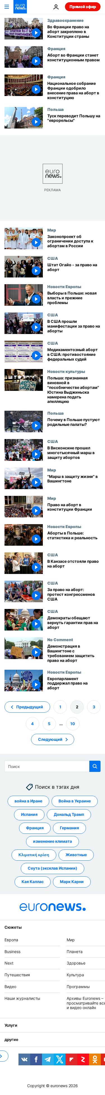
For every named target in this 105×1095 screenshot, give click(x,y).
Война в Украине (75, 801)
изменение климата (52, 841)
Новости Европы (64, 286)
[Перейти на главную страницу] (20, 6)
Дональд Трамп (69, 814)
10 (72, 723)
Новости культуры (66, 371)
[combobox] (52, 766)
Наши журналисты (22, 998)
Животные (76, 854)
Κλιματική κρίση (33, 854)
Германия (69, 827)
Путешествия (17, 974)
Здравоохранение (65, 20)
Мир (51, 230)
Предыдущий (29, 706)
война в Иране (28, 801)
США (52, 258)
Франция (56, 48)
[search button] (95, 766)
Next (8, 963)
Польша (55, 109)
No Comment (60, 639)
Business (12, 951)
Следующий (50, 739)
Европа (11, 939)
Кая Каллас (33, 881)
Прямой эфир (82, 6)
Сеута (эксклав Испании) (52, 868)
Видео (10, 986)
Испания (29, 814)
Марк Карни (72, 881)
